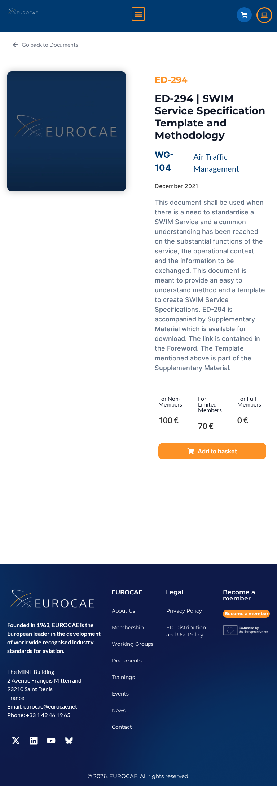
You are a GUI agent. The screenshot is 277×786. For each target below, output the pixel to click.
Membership (128, 627)
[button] (138, 14)
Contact (122, 727)
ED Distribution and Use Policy (186, 631)
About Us (123, 611)
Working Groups (133, 644)
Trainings (123, 677)
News (119, 710)
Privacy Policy (184, 611)
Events (120, 693)
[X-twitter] (16, 740)
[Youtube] (51, 740)
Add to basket (217, 451)
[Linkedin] (33, 740)
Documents (127, 660)
